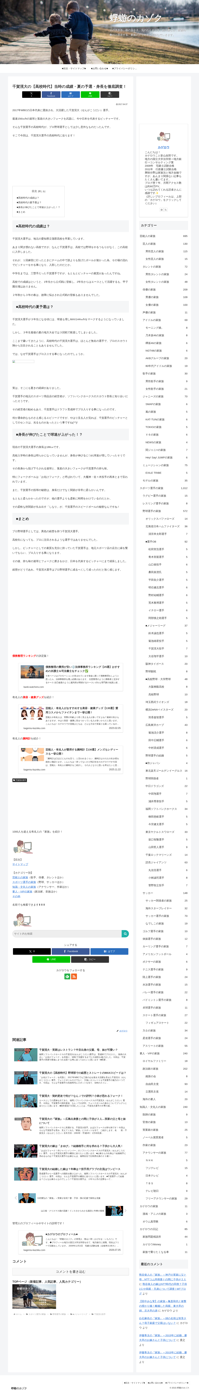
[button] (110, 94)
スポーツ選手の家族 (24, 882)
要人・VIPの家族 (22, 891)
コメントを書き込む (71, 1271)
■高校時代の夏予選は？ (29, 202)
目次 (34, 191)
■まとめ (21, 212)
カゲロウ (163, 147)
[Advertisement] (70, 161)
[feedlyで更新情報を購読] (67, 976)
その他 (16, 896)
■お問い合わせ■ (155, 1383)
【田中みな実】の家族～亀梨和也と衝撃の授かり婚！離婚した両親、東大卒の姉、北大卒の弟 (162, 1306)
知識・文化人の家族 (24, 886)
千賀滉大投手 (21, 780)
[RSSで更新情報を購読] (74, 976)
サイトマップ (20, 864)
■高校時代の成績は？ (28, 197)
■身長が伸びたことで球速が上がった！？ (38, 207)
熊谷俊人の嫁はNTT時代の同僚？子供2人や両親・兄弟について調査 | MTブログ (163, 1289)
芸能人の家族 (20, 877)
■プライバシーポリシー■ (176, 1383)
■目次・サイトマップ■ (134, 1383)
